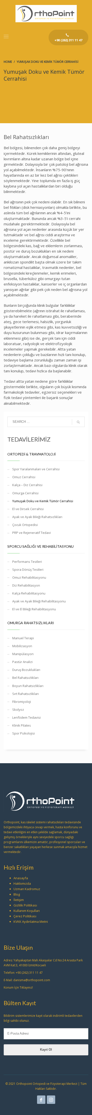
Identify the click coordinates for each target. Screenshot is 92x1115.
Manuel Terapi (23, 638)
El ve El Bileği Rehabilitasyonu (34, 609)
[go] (78, 422)
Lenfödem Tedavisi (26, 717)
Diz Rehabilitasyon (26, 585)
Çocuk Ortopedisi (25, 524)
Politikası (30, 905)
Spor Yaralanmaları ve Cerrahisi (36, 469)
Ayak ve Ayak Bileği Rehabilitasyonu (39, 601)
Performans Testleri (27, 561)
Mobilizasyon (22, 646)
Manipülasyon (23, 654)
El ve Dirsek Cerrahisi (28, 509)
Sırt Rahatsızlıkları (25, 693)
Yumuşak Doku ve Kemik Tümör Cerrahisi (42, 501)
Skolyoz (18, 709)
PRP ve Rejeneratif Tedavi (31, 532)
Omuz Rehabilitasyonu (29, 577)
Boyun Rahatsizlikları (27, 686)
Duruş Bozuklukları (26, 669)
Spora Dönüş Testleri (27, 569)
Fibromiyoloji (21, 701)
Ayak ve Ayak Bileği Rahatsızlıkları (37, 517)
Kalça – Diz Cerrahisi (27, 485)
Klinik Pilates (21, 725)
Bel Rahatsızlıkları (25, 677)
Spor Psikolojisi (23, 733)
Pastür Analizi (22, 662)
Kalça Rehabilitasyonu (28, 593)
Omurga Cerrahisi (25, 493)
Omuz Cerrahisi (23, 477)
